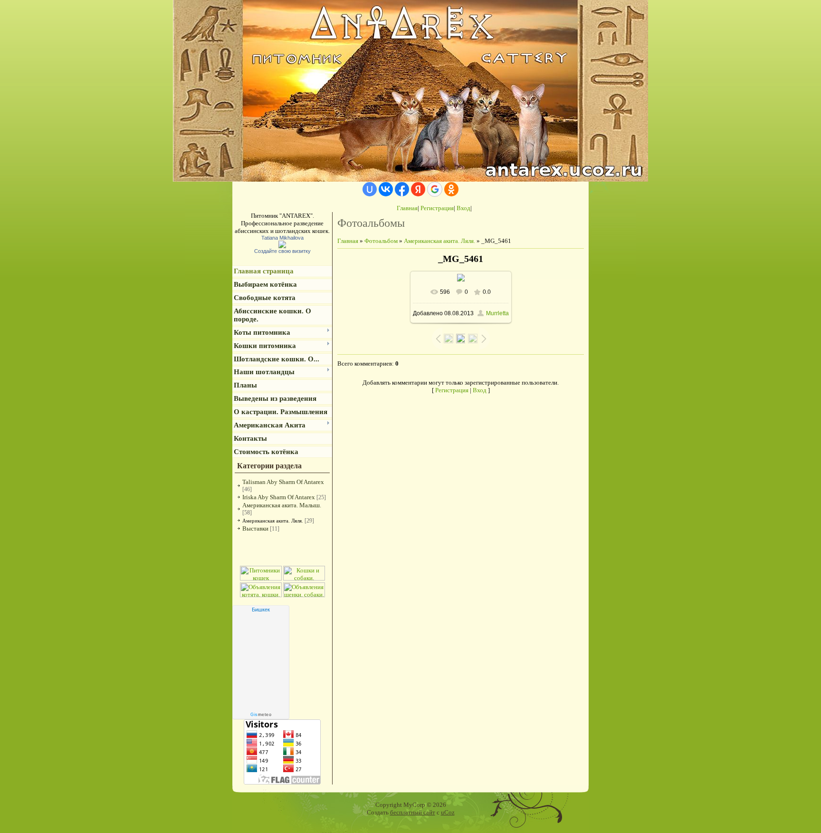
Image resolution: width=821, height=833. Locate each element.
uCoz (448, 812)
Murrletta (497, 313)
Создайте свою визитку (282, 251)
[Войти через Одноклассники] (451, 189)
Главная (407, 208)
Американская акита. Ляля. (272, 520)
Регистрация (437, 208)
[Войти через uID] (370, 189)
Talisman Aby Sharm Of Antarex (283, 481)
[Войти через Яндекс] (418, 189)
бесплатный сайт (412, 812)
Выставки (255, 528)
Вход (463, 208)
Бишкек (261, 609)
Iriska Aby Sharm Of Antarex (278, 497)
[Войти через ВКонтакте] (386, 189)
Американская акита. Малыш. (281, 505)
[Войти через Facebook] (402, 189)
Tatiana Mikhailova (282, 238)
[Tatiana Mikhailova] (282, 246)
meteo (260, 714)
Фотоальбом (381, 240)
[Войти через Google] (434, 189)
